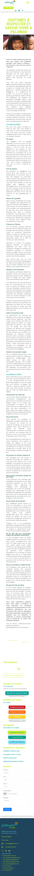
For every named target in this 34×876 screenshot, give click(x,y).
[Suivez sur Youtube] (19, 10)
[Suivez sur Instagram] (15, 10)
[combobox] (5, 793)
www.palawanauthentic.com (11, 861)
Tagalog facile (17, 737)
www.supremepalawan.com (11, 864)
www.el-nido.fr (7, 866)
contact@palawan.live (11, 843)
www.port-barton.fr (8, 868)
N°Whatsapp (7, 790)
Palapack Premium (17, 712)
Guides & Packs (8, 7)
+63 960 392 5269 (10, 847)
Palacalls (17, 717)
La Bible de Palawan (17, 742)
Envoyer (7, 809)
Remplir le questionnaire (17, 693)
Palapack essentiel (17, 707)
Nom (4, 776)
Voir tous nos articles (13, 675)
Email (4, 783)
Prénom (5, 770)
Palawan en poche (17, 732)
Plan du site (5, 840)
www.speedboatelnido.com (10, 859)
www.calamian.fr (7, 870)
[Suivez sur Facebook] (22, 10)
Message (5, 797)
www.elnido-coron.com (9, 855)
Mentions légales (6, 836)
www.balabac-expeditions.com (11, 857)
